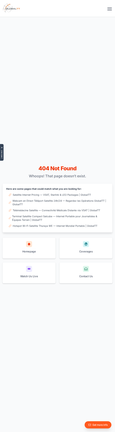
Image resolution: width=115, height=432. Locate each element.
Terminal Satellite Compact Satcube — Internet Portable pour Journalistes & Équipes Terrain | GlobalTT (54, 218)
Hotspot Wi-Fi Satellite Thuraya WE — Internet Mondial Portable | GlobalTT (55, 225)
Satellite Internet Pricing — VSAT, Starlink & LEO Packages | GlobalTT (52, 194)
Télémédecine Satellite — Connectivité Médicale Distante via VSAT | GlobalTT (56, 210)
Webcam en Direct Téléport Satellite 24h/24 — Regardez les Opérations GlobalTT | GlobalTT (59, 202)
